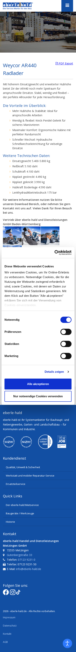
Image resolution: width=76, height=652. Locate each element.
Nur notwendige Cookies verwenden (38, 396)
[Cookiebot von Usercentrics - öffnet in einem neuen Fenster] (55, 252)
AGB (5, 642)
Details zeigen (54, 371)
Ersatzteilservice (15, 484)
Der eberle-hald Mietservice (22, 505)
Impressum (9, 617)
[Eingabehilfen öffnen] (67, 643)
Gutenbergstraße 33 (19, 555)
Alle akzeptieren (38, 384)
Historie (10, 521)
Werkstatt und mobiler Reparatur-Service (30, 475)
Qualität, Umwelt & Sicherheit (23, 467)
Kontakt (7, 633)
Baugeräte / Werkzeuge (20, 513)
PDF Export (65, 63)
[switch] (66, 332)
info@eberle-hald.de (28, 569)
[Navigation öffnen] (67, 6)
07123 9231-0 (26, 559)
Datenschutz (10, 625)
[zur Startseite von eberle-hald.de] (22, 6)
